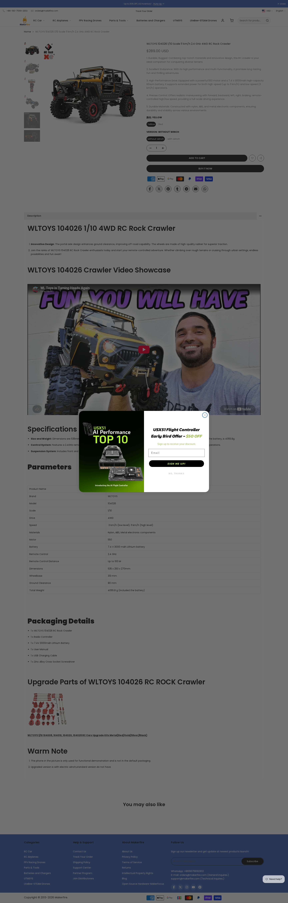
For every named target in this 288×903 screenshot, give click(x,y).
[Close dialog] (204, 415)
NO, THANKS (176, 473)
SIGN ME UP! (177, 464)
